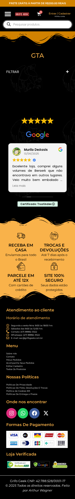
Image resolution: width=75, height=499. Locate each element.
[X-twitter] (46, 413)
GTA (37, 55)
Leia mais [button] (19, 186)
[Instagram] (11, 413)
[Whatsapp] (23, 413)
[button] (8, 14)
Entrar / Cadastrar (60, 13)
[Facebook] (34, 413)
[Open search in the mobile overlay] (37, 24)
